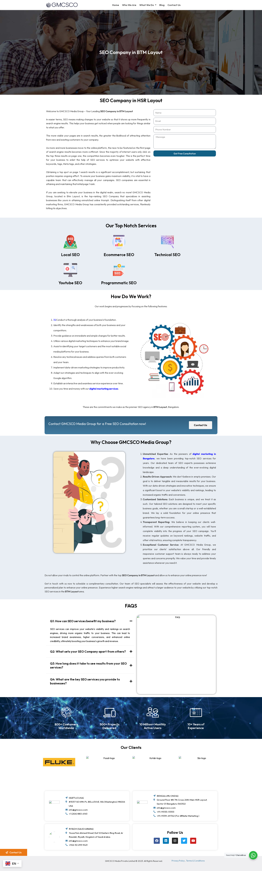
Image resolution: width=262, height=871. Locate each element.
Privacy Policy (178, 860)
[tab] (90, 621)
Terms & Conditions (195, 860)
